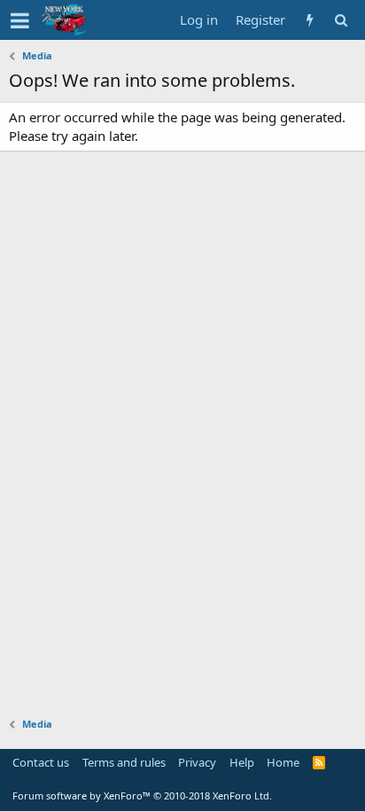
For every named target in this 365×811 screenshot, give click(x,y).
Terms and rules (124, 762)
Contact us (40, 762)
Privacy (197, 762)
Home (283, 762)
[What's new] (309, 20)
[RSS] (319, 762)
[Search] (340, 20)
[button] (20, 20)
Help (241, 762)
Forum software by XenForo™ (142, 795)
